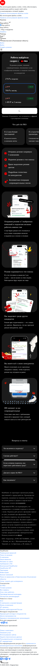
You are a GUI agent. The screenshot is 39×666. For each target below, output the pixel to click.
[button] (2, 43)
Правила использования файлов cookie (14, 18)
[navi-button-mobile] (1, 49)
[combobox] (4, 662)
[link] (3, 38)
